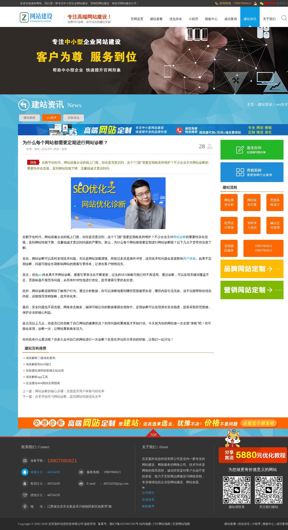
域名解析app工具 (37, 377)
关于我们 (269, 19)
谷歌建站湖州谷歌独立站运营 (45, 370)
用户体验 (189, 258)
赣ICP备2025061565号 (124, 524)
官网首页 (137, 19)
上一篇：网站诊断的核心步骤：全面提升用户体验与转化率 (63, 391)
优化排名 (175, 19)
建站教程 (29, 117)
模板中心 (211, 19)
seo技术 (282, 104)
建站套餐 (156, 19)
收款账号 (148, 506)
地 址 (36, 506)
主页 (250, 104)
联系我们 (282, 3)
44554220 (53, 472)
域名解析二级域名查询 (40, 358)
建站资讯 (250, 19)
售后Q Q (36, 483)
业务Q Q (36, 472)
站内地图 (145, 524)
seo (40, 274)
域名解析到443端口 (38, 364)
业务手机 (36, 460)
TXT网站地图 (161, 524)
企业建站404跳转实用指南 (43, 383)
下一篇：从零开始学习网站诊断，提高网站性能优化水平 (61, 396)
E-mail (91, 483)
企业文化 (148, 499)
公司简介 (148, 492)
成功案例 (230, 19)
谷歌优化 (73, 117)
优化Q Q (36, 495)
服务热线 (93, 472)
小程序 (193, 19)
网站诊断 (179, 237)
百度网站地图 (181, 524)
